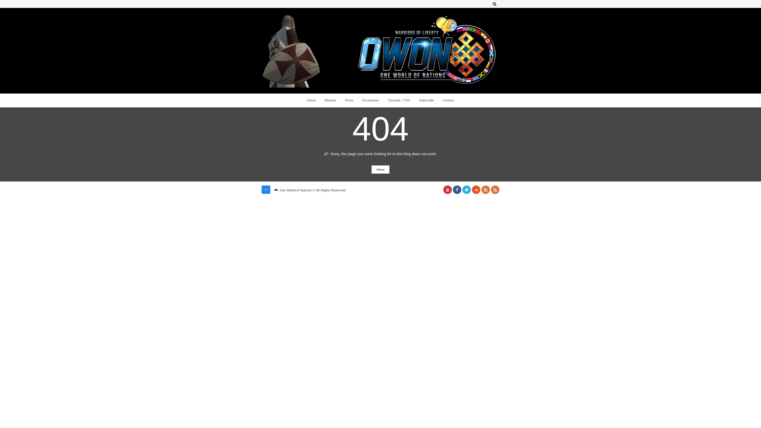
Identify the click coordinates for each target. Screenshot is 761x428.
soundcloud (476, 189)
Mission (330, 100)
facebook (457, 189)
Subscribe (426, 100)
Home (311, 100)
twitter (466, 189)
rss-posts (485, 189)
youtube (447, 189)
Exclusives (370, 100)
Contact (448, 100)
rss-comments (495, 189)
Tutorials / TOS (399, 100)
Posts (349, 100)
